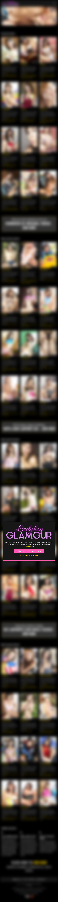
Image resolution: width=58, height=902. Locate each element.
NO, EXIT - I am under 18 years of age (29, 555)
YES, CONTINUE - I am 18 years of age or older (29, 551)
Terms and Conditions (29, 546)
